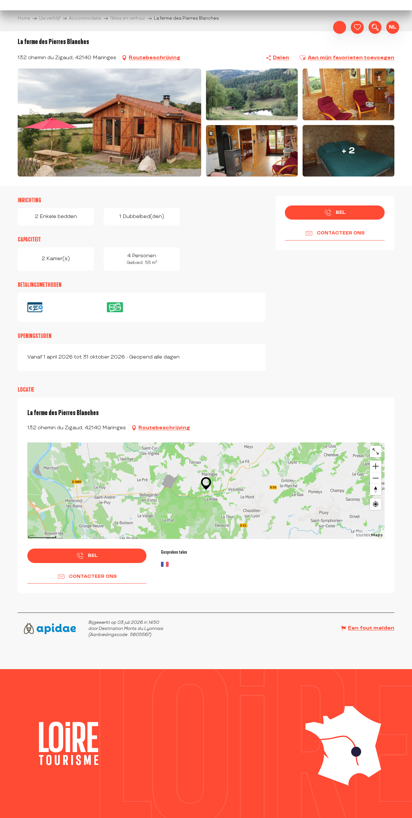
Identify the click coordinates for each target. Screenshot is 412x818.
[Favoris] (357, 27)
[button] (375, 27)
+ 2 (348, 150)
